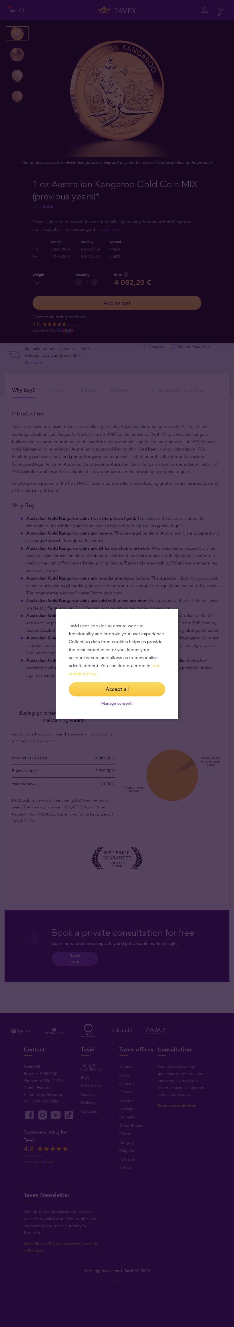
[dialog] (117, 664)
